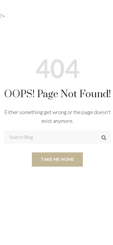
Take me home (57, 159)
